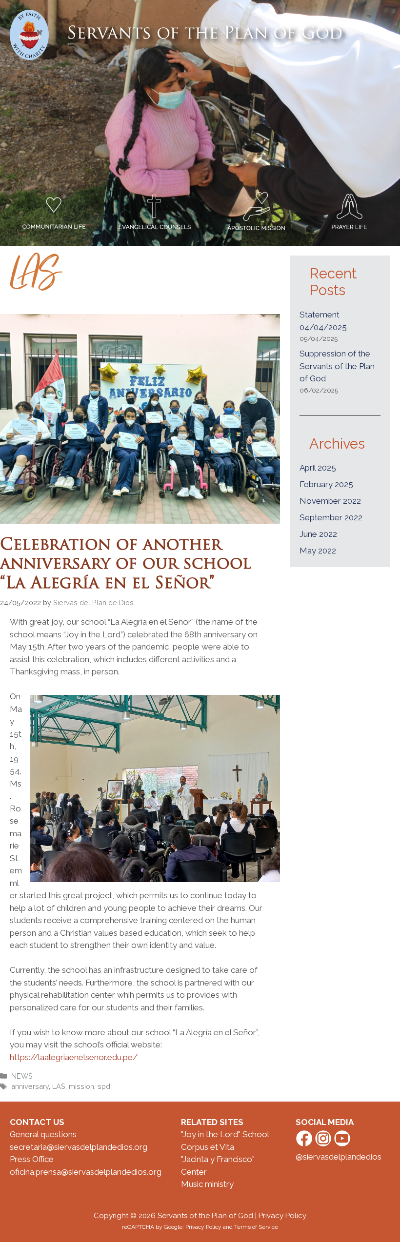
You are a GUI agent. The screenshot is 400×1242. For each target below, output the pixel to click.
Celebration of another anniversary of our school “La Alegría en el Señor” (125, 564)
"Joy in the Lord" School (225, 1134)
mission (81, 1086)
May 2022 (318, 550)
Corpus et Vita (207, 1147)
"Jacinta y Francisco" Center (218, 1165)
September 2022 (331, 517)
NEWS (22, 1076)
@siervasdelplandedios (338, 1157)
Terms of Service (256, 1226)
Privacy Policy (282, 1215)
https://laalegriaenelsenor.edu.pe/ (74, 1057)
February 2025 (326, 484)
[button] (376, 34)
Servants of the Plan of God (204, 34)
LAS (58, 1086)
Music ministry (207, 1184)
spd (104, 1086)
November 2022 (330, 501)
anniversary (30, 1086)
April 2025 (318, 468)
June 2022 (318, 534)
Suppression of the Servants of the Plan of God (337, 366)
